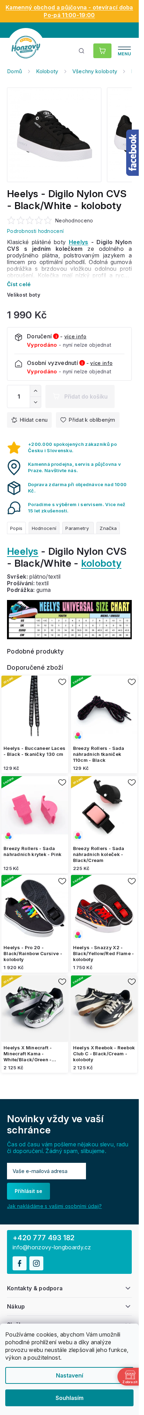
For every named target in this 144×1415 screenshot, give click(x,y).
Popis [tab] (16, 528)
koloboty (101, 563)
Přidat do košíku (86, 396)
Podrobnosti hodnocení (35, 231)
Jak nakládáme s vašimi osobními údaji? (54, 1206)
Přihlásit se (28, 1191)
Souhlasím (70, 1397)
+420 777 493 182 (44, 1238)
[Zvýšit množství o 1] (35, 390)
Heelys (78, 242)
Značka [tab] (108, 528)
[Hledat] (81, 50)
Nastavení (69, 1375)
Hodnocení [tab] (44, 528)
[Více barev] (104, 709)
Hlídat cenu (34, 419)
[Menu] (124, 50)
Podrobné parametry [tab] (78, 528)
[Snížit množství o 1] (35, 402)
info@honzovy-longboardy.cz (52, 1247)
